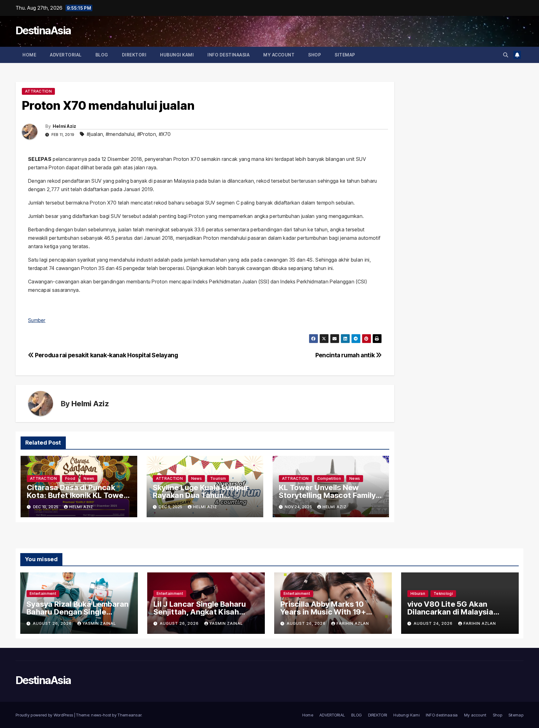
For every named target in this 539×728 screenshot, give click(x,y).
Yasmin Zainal (99, 623)
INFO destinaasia (228, 54)
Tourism (218, 478)
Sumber (37, 320)
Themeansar (129, 714)
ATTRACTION (38, 91)
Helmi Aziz (64, 126)
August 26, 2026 (53, 623)
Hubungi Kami (177, 54)
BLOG (101, 54)
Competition (329, 478)
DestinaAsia (43, 30)
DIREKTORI (134, 54)
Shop (314, 54)
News (89, 478)
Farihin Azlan (353, 623)
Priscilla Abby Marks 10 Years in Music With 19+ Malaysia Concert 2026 (323, 612)
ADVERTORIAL (66, 54)
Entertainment (43, 593)
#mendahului (120, 134)
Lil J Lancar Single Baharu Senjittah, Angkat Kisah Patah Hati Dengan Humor (200, 612)
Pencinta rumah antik (345, 355)
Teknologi (443, 593)
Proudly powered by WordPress (45, 714)
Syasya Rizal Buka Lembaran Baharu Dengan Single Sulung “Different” (78, 612)
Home (29, 54)
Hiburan (417, 593)
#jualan (95, 134)
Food (70, 478)
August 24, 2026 (434, 623)
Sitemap (345, 54)
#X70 (165, 134)
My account (278, 54)
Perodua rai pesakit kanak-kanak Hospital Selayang (106, 355)
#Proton (146, 134)
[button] (505, 55)
